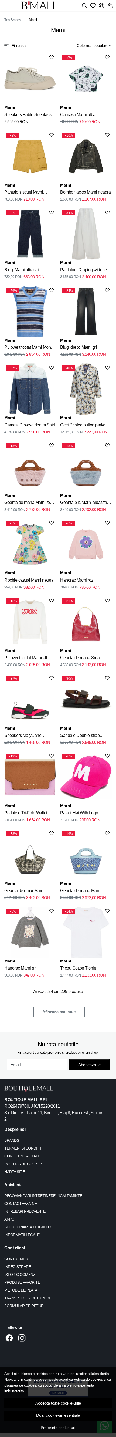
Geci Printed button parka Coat (82, 426)
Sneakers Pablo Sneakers (28, 114)
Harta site (14, 1172)
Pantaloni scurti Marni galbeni (23, 193)
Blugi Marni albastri (21, 269)
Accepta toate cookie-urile (58, 1403)
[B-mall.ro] (41, 5)
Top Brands (12, 20)
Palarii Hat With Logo (79, 813)
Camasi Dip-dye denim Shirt (29, 425)
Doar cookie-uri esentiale (58, 1415)
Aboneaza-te (89, 1064)
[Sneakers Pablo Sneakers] (30, 78)
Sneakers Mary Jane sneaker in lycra (22, 736)
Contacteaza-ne (20, 1203)
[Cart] (110, 5)
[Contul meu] (101, 5)
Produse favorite (22, 1282)
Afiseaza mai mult (59, 1012)
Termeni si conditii (22, 1148)
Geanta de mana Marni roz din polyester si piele (28, 503)
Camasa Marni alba (77, 114)
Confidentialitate (22, 1156)
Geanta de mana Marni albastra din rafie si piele (81, 891)
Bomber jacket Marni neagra (85, 192)
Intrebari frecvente (25, 1211)
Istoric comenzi (20, 1274)
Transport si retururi (27, 1298)
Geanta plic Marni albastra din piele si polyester (83, 503)
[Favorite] (93, 5)
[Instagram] (23, 1338)
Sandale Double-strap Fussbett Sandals (80, 736)
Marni (9, 107)
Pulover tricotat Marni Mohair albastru (29, 348)
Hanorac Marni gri (20, 968)
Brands (11, 1140)
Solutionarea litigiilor (27, 1227)
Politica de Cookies (23, 1164)
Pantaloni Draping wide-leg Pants (84, 270)
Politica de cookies (88, 1379)
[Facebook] (10, 1338)
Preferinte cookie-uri (58, 1427)
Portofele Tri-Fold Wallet (25, 813)
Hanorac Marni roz (76, 580)
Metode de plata (20, 1290)
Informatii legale (22, 1235)
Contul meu (16, 1259)
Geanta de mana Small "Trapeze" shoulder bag (81, 658)
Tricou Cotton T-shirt (78, 968)
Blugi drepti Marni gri (78, 347)
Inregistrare (17, 1267)
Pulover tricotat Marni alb (26, 657)
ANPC (9, 1219)
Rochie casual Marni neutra (28, 580)
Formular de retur (24, 1306)
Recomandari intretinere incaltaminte (43, 1196)
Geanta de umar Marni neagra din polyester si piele (29, 891)
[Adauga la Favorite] (51, 57)
